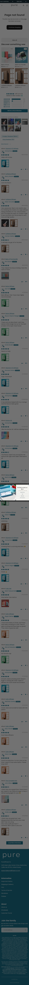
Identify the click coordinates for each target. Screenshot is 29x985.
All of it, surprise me (22, 497)
